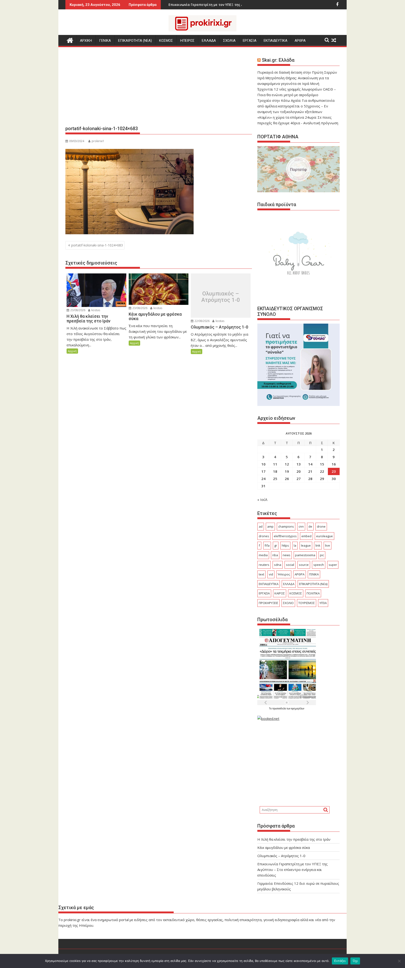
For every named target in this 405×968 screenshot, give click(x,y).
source (304, 565)
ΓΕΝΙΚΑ (105, 40)
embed (306, 536)
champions (286, 526)
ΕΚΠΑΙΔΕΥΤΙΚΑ (275, 40)
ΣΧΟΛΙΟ (288, 603)
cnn (301, 526)
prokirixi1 (98, 141)
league (306, 545)
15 (322, 464)
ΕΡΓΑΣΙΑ (249, 40)
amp (270, 526)
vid (271, 574)
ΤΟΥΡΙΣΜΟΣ (306, 603)
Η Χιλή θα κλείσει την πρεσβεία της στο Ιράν (293, 839)
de (310, 526)
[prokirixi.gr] (70, 40)
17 (263, 471)
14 (310, 464)
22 (322, 471)
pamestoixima (305, 555)
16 (334, 464)
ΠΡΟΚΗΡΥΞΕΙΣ (268, 603)
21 (310, 471)
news (286, 555)
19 (287, 471)
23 (334, 471)
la (295, 545)
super (333, 565)
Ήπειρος (284, 574)
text (261, 574)
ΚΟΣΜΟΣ (166, 40)
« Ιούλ (262, 499)
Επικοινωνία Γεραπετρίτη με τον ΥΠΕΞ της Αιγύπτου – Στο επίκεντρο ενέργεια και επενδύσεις (292, 869)
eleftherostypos (285, 536)
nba (275, 555)
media (263, 555)
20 (298, 471)
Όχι (355, 961)
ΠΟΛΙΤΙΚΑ (313, 593)
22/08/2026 (202, 321)
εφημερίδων (297, 708)
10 (263, 464)
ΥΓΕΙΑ (323, 603)
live (327, 545)
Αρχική (72, 351)
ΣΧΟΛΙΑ (229, 40)
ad (260, 526)
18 (275, 471)
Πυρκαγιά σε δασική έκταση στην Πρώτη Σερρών (297, 72)
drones (264, 536)
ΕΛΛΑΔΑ (209, 40)
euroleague (324, 536)
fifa (267, 545)
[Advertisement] (158, 88)
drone (321, 526)
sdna (277, 565)
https (285, 545)
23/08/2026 (77, 310)
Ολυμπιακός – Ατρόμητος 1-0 (220, 297)
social (290, 565)
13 (298, 464)
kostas (95, 310)
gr (275, 545)
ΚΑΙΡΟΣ (279, 593)
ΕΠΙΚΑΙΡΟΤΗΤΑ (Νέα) (313, 584)
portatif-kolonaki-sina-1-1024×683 (97, 245)
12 (287, 464)
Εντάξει (340, 961)
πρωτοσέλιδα (279, 708)
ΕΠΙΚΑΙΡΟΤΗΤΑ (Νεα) (135, 40)
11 (275, 464)
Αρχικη (86, 40)
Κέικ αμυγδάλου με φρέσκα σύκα (283, 847)
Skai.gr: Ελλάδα (278, 60)
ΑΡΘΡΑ (300, 40)
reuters (264, 565)
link (317, 545)
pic (322, 555)
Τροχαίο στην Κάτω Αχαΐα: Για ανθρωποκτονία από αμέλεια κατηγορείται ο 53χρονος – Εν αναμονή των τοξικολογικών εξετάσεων (295, 106)
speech (318, 565)
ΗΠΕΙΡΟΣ (187, 40)
